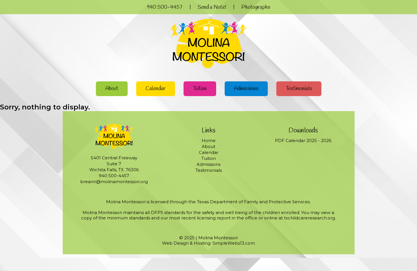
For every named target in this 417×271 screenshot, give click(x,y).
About (111, 88)
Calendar (156, 88)
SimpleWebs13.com (233, 243)
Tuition (200, 88)
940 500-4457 (164, 7)
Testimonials (299, 88)
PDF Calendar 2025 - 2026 (303, 140)
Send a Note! (212, 7)
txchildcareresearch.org (309, 218)
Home (209, 140)
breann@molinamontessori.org (114, 181)
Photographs (255, 7)
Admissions (246, 88)
